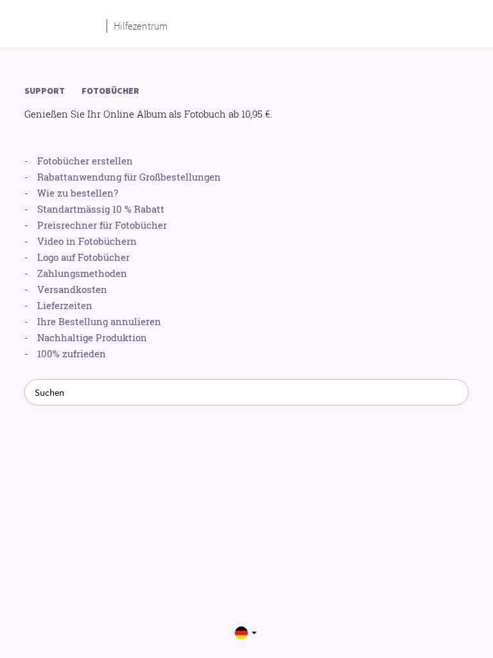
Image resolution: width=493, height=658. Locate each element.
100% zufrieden (71, 353)
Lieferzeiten (64, 305)
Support (44, 90)
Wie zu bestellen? (77, 192)
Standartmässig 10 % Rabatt (100, 208)
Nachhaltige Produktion (92, 337)
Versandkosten (72, 289)
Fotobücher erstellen (85, 160)
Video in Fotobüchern (87, 241)
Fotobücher (110, 90)
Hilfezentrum (141, 25)
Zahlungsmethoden (82, 273)
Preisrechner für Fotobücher (102, 224)
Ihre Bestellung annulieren (99, 321)
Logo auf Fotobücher (83, 257)
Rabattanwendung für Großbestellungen (129, 176)
